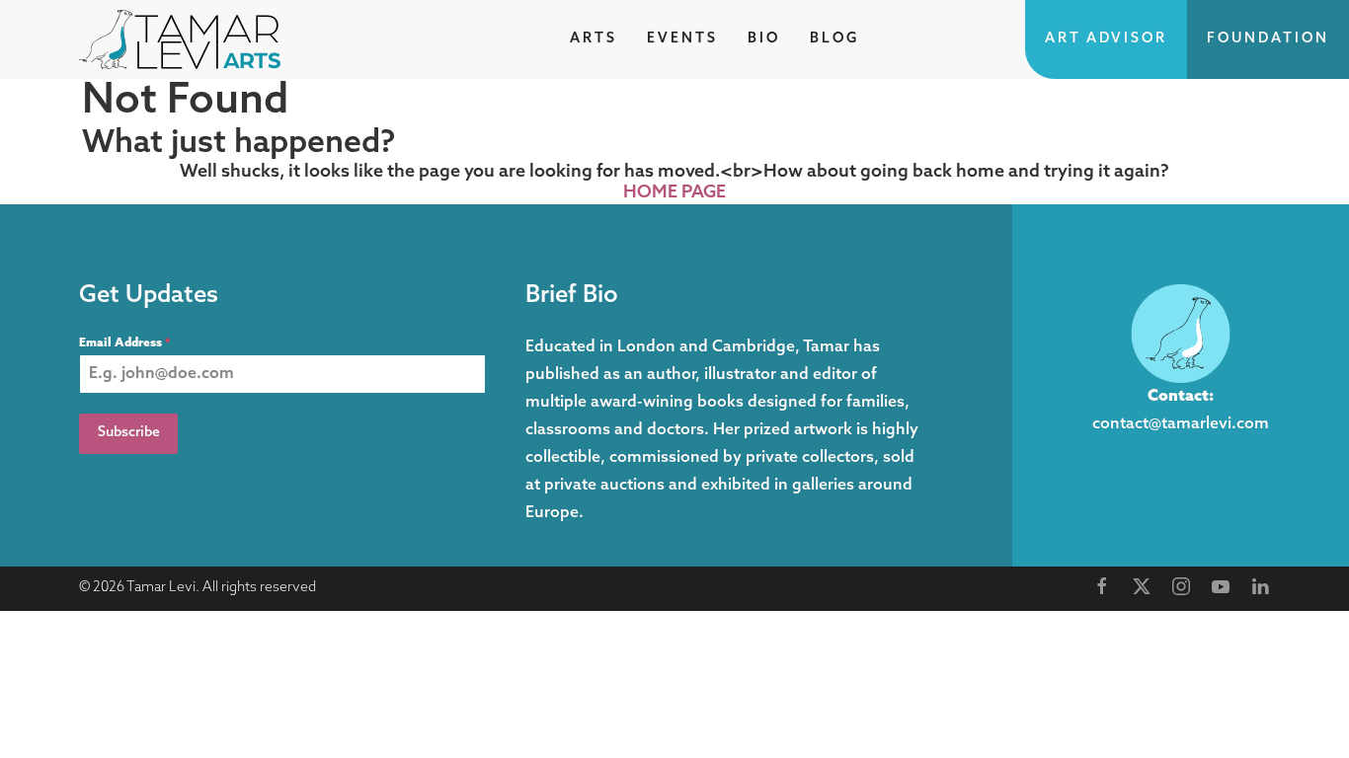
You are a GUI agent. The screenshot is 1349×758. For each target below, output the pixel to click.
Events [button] (682, 39)
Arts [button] (593, 39)
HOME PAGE (674, 193)
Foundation (1268, 39)
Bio (764, 39)
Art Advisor (1106, 39)
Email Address (124, 343)
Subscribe (129, 432)
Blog (834, 39)
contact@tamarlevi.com (1180, 424)
